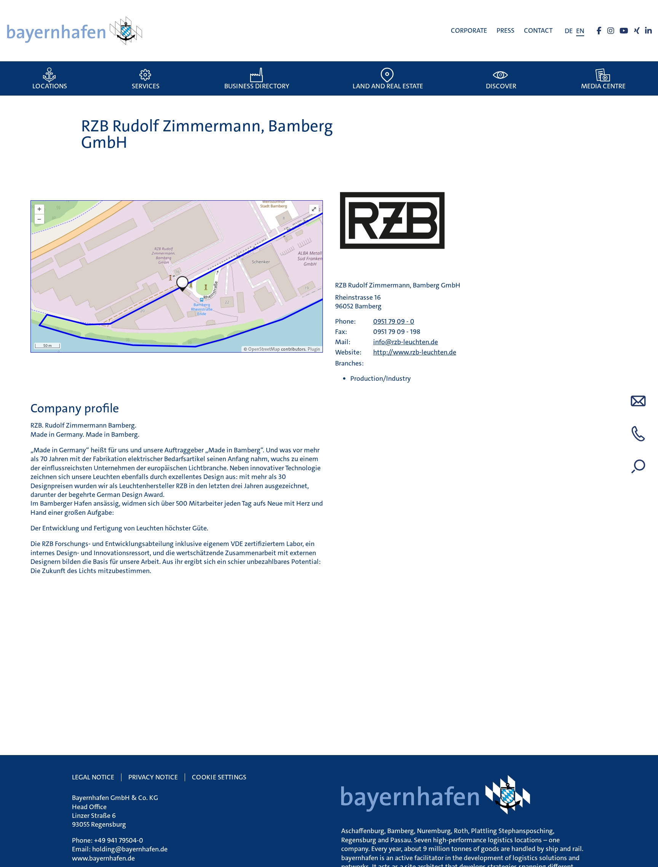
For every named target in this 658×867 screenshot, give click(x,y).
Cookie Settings (219, 777)
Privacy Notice (153, 777)
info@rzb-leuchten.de (405, 341)
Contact (538, 30)
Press (505, 30)
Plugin (313, 349)
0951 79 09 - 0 (393, 321)
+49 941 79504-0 (118, 840)
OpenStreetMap (264, 349)
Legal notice (93, 777)
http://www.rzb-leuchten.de (414, 352)
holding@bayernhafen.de (130, 849)
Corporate (469, 30)
